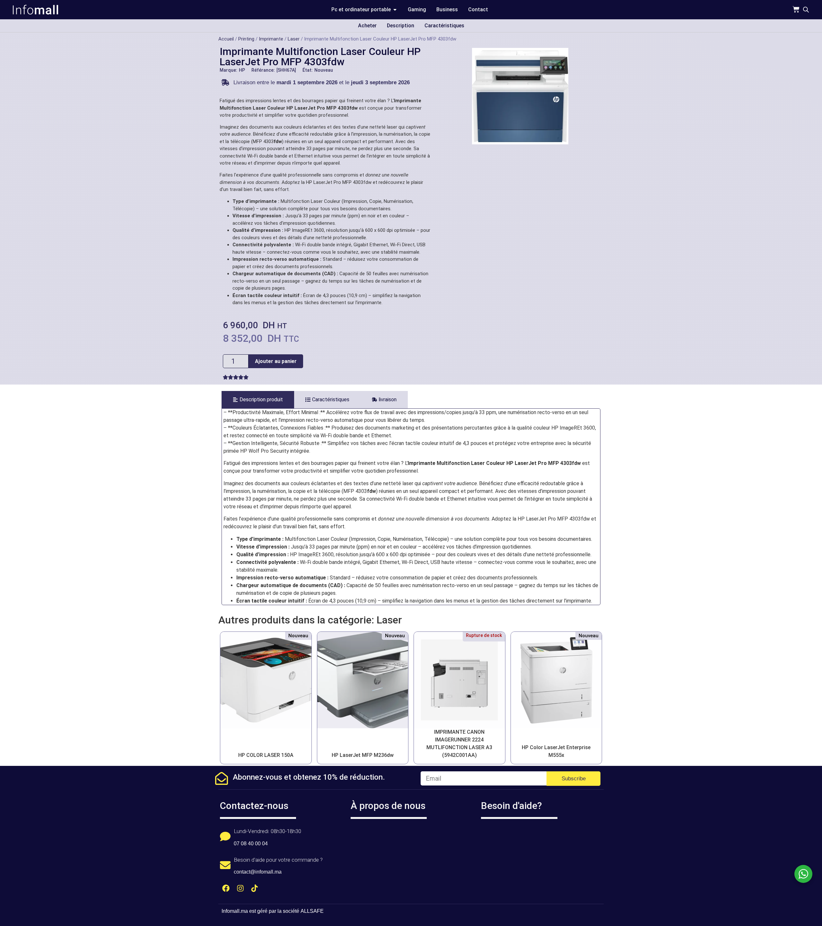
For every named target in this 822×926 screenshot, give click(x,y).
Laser (294, 39)
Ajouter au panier (276, 361)
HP (242, 70)
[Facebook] (226, 888)
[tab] (258, 399)
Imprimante (271, 39)
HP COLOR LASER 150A (265, 755)
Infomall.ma (235, 911)
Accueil (226, 39)
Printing (246, 39)
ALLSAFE (312, 911)
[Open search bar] (806, 10)
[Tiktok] (255, 888)
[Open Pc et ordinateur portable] (395, 10)
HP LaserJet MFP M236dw (363, 755)
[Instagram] (240, 888)
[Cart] (796, 9)
